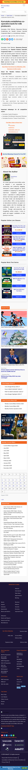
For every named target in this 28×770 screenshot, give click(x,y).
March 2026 (7, 458)
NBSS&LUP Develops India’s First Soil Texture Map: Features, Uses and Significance (14, 557)
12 (9, 483)
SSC (18, 657)
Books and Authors (5, 611)
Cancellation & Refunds (7, 759)
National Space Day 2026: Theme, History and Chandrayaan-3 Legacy (14, 548)
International (18, 590)
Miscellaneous (4, 622)
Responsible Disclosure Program (10, 757)
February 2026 (7, 460)
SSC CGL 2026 (4, 684)
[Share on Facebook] (10, 39)
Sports (2, 602)
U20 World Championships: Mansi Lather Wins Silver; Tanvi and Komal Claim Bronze (14, 518)
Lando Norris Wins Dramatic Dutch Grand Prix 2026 (14, 531)
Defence (17, 604)
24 (2, 488)
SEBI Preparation (5, 660)
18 (6, 486)
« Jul (2, 499)
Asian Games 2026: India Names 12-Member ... (13, 327)
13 (13, 483)
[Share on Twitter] (12, 39)
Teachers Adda (23, 631)
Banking (17, 597)
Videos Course (4, 699)
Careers (21, 687)
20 (13, 486)
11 (5, 483)
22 (21, 486)
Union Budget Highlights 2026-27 (13, 394)
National (17, 588)
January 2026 (7, 463)
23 (24, 486)
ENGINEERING (20, 666)
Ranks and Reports (5, 618)
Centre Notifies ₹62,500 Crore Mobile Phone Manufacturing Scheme (13, 567)
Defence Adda (18, 637)
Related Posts (5, 307)
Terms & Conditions (19, 759)
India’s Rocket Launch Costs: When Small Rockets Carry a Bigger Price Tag (14, 535)
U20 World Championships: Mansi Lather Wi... (13, 365)
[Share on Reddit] (7, 39)
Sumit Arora (5, 36)
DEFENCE (19, 664)
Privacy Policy (5, 762)
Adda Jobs (10, 635)
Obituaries (3, 615)
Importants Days (19, 611)
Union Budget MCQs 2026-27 (12, 386)
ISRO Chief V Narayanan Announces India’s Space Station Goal (13, 539)
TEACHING (19, 661)
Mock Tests (3, 694)
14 (17, 483)
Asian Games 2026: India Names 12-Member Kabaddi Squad (13, 507)
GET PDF (24, 768)
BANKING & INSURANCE (20, 654)
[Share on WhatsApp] (2, 39)
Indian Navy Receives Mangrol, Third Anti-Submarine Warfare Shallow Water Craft (14, 552)
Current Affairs (18, 635)
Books (2, 703)
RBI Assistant (4, 669)
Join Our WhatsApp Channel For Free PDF (14, 154)
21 (17, 486)
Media (18, 684)
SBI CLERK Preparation (4, 657)
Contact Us (19, 681)
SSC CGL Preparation (4, 666)
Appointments (18, 595)
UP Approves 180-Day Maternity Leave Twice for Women (13, 527)
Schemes (3, 606)
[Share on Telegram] (5, 39)
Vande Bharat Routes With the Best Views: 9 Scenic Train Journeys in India (14, 523)
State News (9, 15)
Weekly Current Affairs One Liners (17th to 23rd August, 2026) (14, 544)
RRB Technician (5, 679)
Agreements (4, 609)
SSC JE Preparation (6, 663)
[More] (24, 5)
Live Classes (4, 696)
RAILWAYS (19, 659)
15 (20, 483)
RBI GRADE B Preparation (4, 672)
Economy (17, 609)
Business (17, 602)
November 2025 (8, 468)
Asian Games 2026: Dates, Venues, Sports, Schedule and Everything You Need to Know (13, 512)
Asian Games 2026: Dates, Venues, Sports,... (12, 346)
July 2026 (6, 448)
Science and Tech (5, 620)
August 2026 (11, 445)
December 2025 (8, 465)
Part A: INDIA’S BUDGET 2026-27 (13, 389)
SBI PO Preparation (6, 654)
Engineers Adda (9, 642)
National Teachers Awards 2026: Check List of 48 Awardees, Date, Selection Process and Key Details (14, 563)
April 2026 (6, 455)
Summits (17, 606)
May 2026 (6, 453)
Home (2, 15)
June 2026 (6, 450)
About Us (19, 679)
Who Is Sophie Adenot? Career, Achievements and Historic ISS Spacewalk (12, 573)
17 (2, 486)
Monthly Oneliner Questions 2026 (13, 408)
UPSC (18, 668)
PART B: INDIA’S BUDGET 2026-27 (14, 391)
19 (9, 486)
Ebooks (3, 701)
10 (2, 483)
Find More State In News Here (14, 122)
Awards (3, 604)
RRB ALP (3, 681)
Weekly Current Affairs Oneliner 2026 (14, 403)
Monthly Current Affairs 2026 (12, 406)
